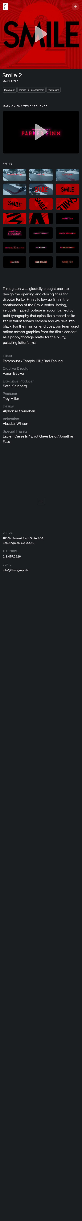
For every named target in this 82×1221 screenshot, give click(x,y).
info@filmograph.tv (15, 570)
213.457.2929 (12, 556)
